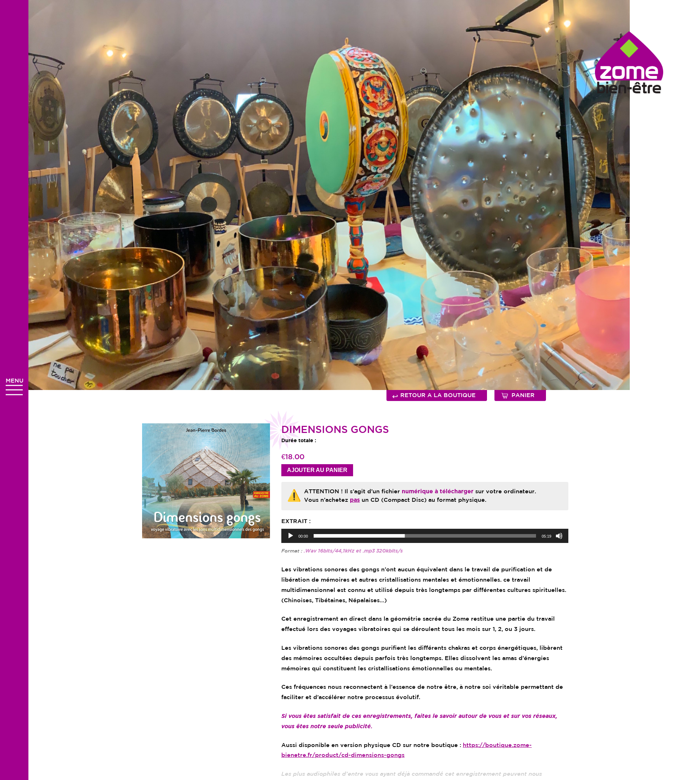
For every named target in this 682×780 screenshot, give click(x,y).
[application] (424, 536)
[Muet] (559, 535)
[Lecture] (290, 535)
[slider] (425, 536)
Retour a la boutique (434, 396)
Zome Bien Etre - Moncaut (629, 62)
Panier (523, 395)
